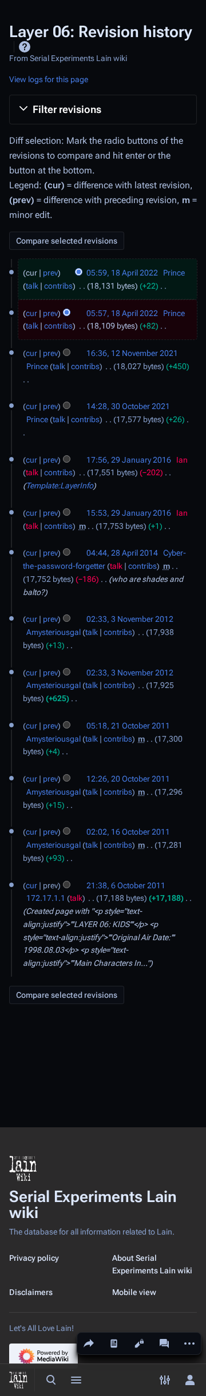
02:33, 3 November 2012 (129, 619)
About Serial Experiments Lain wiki (152, 1264)
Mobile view (134, 1292)
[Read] (113, 1343)
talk (32, 285)
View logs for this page (48, 79)
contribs (58, 285)
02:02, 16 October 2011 (128, 831)
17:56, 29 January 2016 (128, 459)
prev (50, 272)
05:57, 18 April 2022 (122, 313)
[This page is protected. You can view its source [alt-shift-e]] (139, 1343)
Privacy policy (34, 1258)
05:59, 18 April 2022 (122, 272)
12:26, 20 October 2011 (128, 778)
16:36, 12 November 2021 (132, 353)
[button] (103, 110)
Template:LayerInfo (59, 485)
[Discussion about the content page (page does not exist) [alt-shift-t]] (164, 1343)
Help (24, 46)
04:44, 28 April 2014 (122, 552)
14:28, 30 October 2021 (128, 406)
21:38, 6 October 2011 (125, 885)
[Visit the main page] (18, 1380)
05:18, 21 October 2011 (128, 725)
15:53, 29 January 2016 (128, 512)
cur (31, 313)
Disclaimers (31, 1292)
